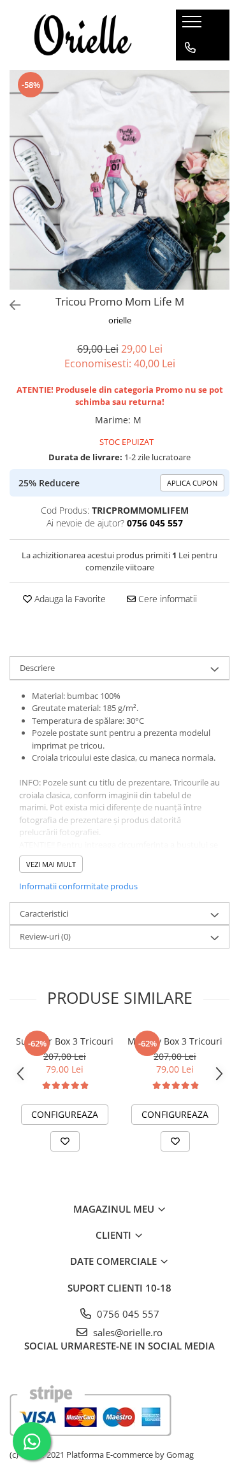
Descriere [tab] (37, 667)
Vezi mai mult (51, 864)
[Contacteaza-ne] (190, 47)
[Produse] (193, 25)
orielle (119, 320)
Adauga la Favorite (69, 599)
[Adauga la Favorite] (65, 1141)
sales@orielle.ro (127, 1332)
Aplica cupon (192, 483)
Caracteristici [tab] (44, 913)
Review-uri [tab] (45, 936)
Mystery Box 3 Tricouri (174, 1041)
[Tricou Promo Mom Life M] (119, 180)
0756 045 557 (126, 1313)
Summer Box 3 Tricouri (64, 1041)
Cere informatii (166, 599)
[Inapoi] (9, 305)
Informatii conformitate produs (78, 886)
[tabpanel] (119, 180)
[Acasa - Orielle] (83, 35)
